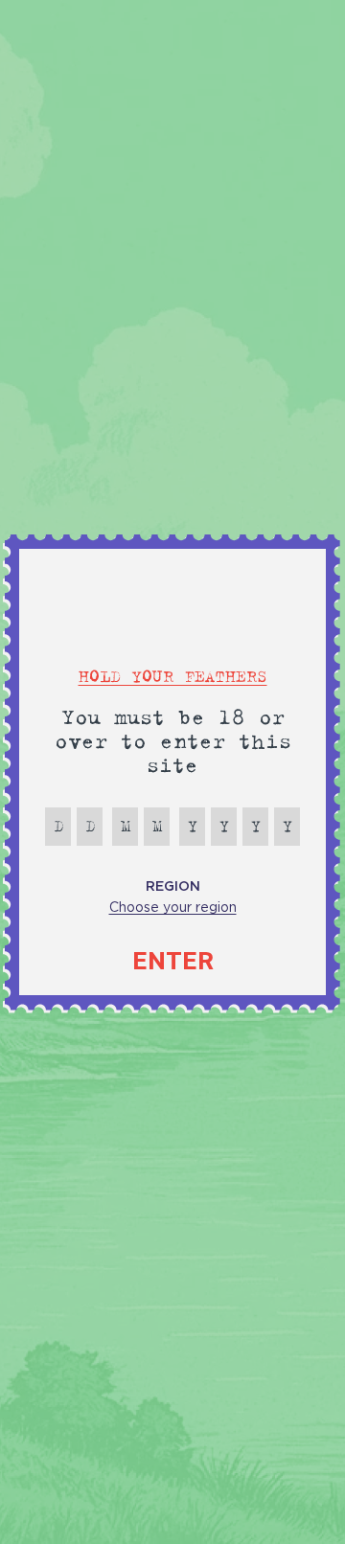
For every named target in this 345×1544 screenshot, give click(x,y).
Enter (173, 961)
